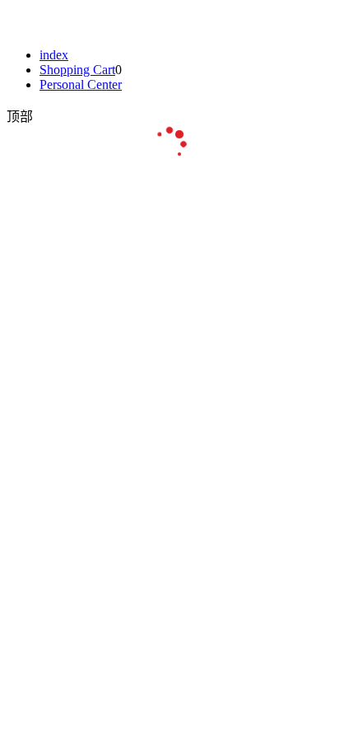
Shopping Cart (77, 70)
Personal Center (80, 84)
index (53, 55)
